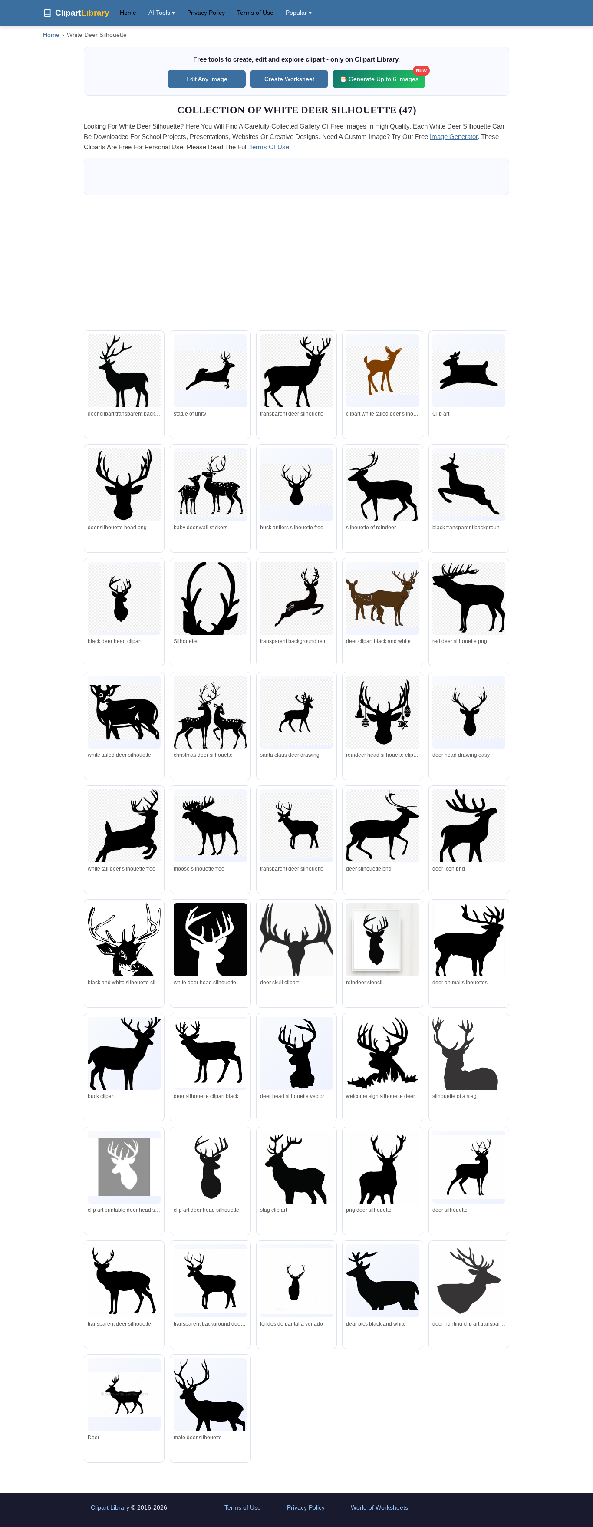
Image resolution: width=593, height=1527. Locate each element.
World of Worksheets (379, 1507)
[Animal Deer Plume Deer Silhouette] (468, 1167)
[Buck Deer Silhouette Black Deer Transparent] (124, 1284)
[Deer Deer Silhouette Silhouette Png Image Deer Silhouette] (468, 1284)
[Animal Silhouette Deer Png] (124, 1394)
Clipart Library (110, 1507)
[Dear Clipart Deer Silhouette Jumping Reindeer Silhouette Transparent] (382, 1281)
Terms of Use (255, 12)
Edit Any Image (206, 79)
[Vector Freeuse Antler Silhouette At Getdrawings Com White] (296, 1182)
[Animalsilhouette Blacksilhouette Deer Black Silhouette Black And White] (296, 1281)
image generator (454, 136)
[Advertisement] (296, 262)
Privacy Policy (206, 12)
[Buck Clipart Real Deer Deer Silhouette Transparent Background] (210, 1281)
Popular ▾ (299, 12)
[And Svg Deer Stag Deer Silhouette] (382, 1173)
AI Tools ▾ (161, 12)
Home (128, 12)
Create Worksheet (289, 79)
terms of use (269, 147)
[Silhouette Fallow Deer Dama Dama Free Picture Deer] (210, 1402)
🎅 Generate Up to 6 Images (382, 76)
